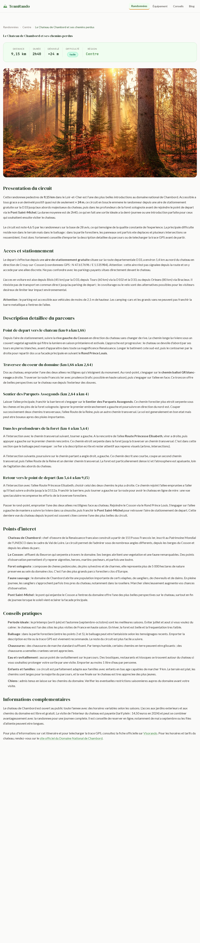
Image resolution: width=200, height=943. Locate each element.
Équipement (160, 6)
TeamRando (16, 6)
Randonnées (139, 6)
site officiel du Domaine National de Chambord (71, 738)
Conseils (178, 6)
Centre (26, 27)
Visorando (150, 733)
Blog (192, 6)
